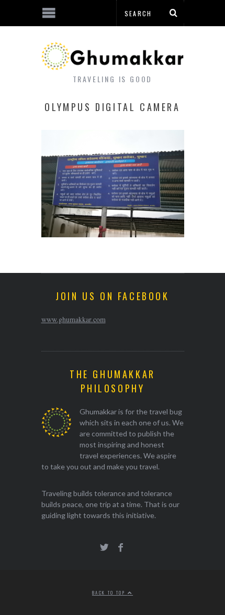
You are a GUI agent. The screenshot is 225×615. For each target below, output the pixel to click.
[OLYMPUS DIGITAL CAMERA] (112, 234)
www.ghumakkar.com (73, 319)
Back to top (110, 592)
